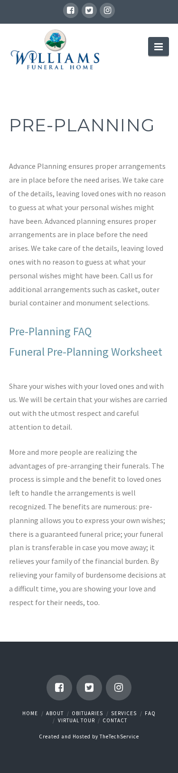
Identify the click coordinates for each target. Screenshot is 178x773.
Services (124, 713)
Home (30, 713)
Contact (115, 720)
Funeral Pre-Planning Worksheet (85, 351)
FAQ (150, 713)
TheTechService (119, 736)
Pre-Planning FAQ (50, 331)
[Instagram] (107, 10)
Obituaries (87, 713)
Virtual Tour (76, 720)
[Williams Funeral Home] (55, 49)
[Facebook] (70, 10)
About (55, 713)
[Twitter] (89, 10)
